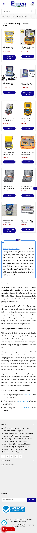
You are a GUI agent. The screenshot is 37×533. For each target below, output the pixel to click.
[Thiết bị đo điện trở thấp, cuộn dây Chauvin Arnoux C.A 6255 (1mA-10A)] (27, 109)
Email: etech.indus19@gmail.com (15, 452)
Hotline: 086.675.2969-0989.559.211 (15, 449)
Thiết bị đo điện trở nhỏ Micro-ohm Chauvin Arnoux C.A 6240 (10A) (9, 153)
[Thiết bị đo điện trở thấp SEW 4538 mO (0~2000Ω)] (9, 109)
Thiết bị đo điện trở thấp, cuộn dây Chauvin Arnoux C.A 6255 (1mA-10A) (27, 120)
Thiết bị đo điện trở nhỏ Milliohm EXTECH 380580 (27, 153)
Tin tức (29, 519)
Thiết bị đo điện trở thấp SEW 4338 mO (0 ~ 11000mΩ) (27, 48)
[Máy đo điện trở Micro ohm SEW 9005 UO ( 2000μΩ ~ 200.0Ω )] (9, 73)
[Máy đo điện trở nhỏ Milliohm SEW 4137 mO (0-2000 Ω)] (9, 37)
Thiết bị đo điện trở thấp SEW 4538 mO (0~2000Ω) (9, 120)
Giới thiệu (14, 521)
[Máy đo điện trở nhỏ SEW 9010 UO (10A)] (27, 73)
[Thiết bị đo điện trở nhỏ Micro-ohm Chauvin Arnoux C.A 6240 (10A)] (9, 142)
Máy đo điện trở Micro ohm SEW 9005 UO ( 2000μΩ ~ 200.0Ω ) (9, 84)
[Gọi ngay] (4, 529)
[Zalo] (4, 522)
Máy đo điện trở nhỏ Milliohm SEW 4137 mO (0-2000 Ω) (9, 48)
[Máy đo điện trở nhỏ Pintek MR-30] (27, 210)
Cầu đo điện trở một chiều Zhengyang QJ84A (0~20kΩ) (9, 221)
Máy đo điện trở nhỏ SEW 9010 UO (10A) (27, 84)
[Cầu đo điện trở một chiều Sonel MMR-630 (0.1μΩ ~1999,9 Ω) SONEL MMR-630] (9, 176)
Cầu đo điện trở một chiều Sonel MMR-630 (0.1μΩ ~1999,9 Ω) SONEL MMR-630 (8, 187)
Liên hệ (23, 519)
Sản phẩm (17, 519)
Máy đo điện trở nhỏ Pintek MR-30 (27, 221)
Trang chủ (8, 519)
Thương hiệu (22, 521)
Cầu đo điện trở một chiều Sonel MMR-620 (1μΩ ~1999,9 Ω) (26, 187)
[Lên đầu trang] (28, 523)
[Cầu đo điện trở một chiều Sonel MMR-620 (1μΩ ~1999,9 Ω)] (27, 176)
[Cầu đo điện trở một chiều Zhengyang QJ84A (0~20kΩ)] (9, 210)
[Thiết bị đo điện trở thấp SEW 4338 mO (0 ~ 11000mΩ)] (27, 37)
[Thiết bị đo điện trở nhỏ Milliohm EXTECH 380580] (27, 142)
